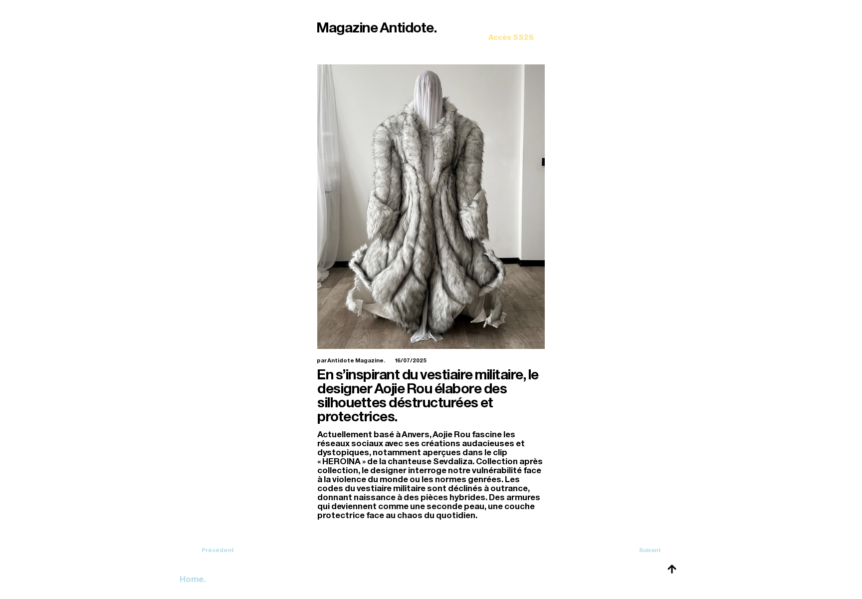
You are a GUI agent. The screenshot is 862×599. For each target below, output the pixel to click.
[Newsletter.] (511, 30)
